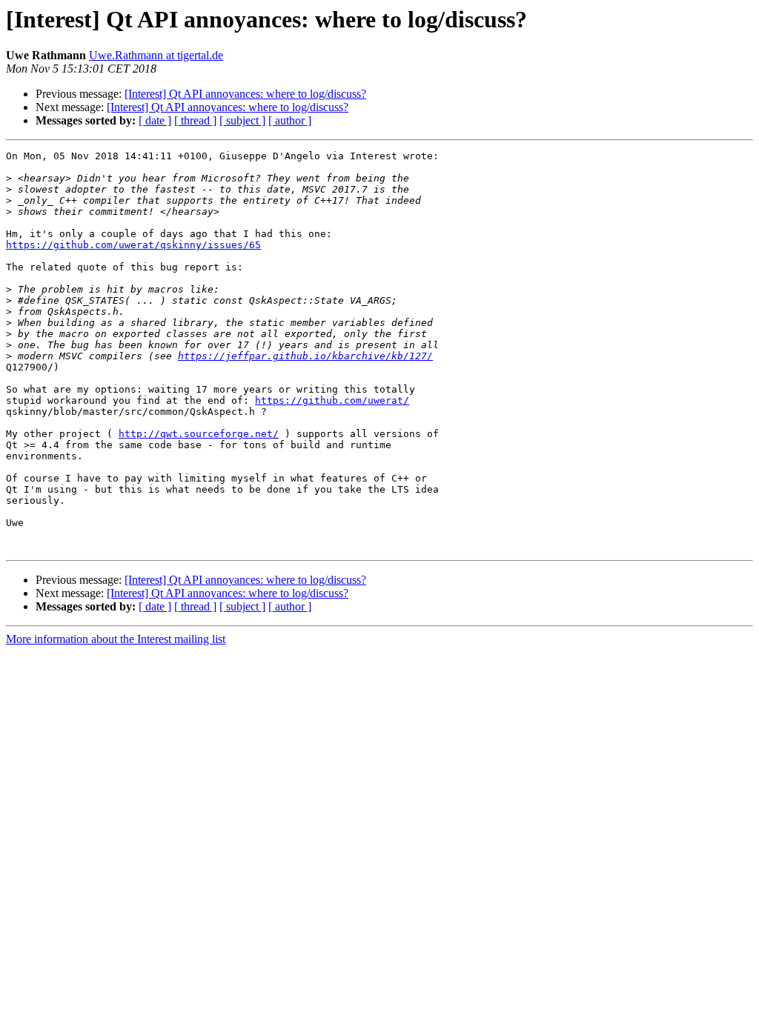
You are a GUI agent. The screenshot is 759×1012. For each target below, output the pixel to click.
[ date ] (155, 120)
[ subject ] (242, 120)
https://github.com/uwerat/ (332, 400)
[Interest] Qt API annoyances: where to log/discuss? (245, 93)
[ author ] (289, 120)
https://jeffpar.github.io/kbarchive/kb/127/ (305, 356)
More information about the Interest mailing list (115, 639)
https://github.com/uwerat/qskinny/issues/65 (133, 244)
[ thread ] (195, 120)
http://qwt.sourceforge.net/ (199, 433)
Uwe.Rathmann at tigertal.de (156, 55)
